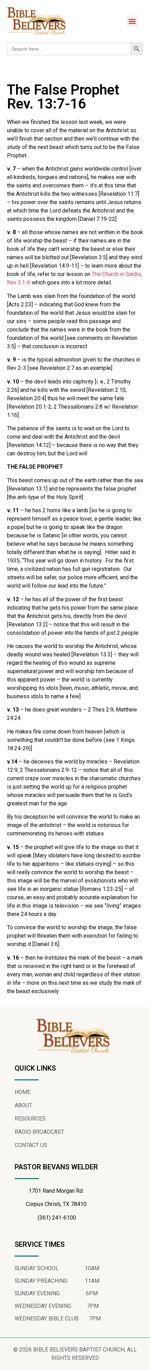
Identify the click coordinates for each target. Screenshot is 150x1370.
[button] (132, 21)
